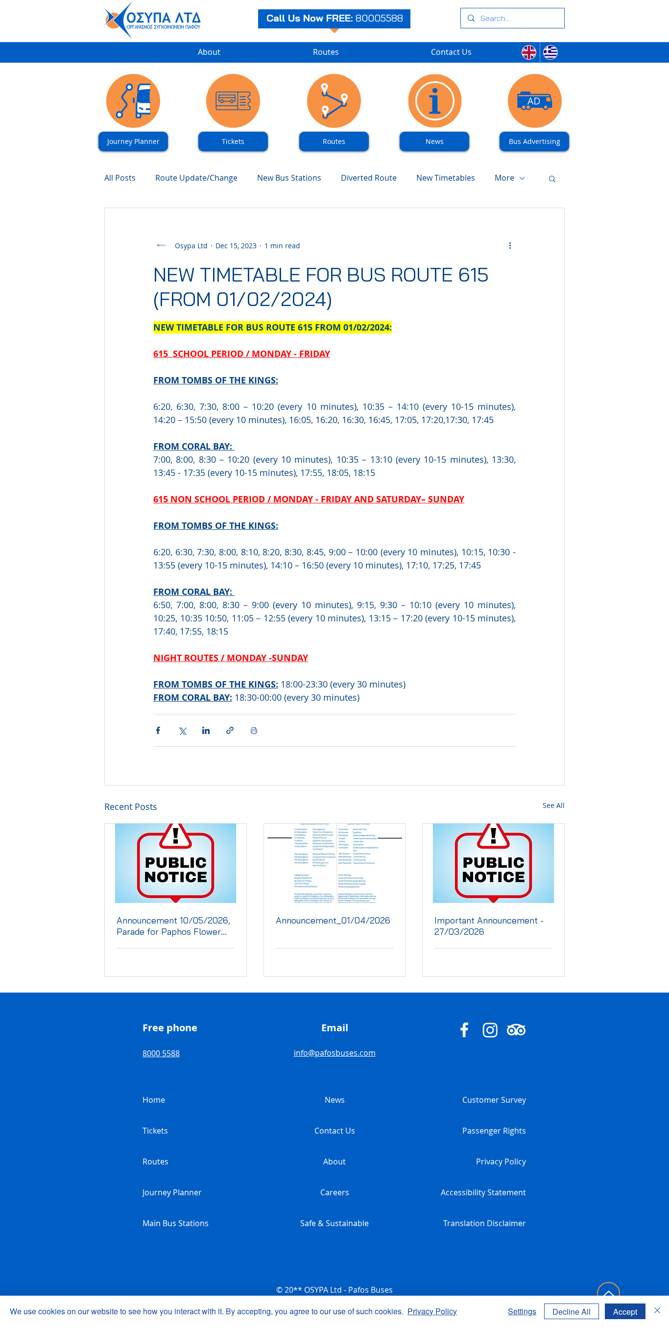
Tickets (155, 1130)
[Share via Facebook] (158, 730)
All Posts (120, 177)
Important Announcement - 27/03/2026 (489, 926)
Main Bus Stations (176, 1223)
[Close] (657, 1311)
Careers (334, 1192)
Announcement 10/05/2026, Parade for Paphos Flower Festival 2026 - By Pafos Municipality (173, 926)
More (504, 177)
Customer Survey (494, 1099)
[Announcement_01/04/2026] (335, 863)
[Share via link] (230, 730)
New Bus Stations (289, 177)
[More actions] (510, 245)
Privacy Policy (501, 1161)
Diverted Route (369, 177)
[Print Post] (254, 730)
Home (154, 1099)
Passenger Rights (494, 1130)
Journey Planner (172, 1192)
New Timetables (445, 177)
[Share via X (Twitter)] (182, 730)
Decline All (571, 1311)
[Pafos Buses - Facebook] (464, 1030)
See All (554, 805)
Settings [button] (522, 1311)
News (335, 1099)
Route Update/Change (196, 177)
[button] (552, 178)
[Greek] (551, 52)
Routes (155, 1161)
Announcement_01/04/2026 (333, 920)
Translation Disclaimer (484, 1223)
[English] (529, 52)
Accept (625, 1311)
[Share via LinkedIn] (206, 730)
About (334, 1161)
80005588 (379, 18)
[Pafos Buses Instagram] (490, 1030)
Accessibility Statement (483, 1192)
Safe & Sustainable (334, 1223)
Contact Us (334, 1130)
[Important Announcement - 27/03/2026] (493, 863)
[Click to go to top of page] (608, 1293)
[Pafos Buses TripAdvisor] (516, 1030)
